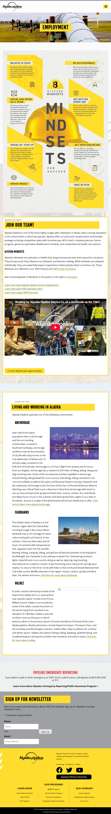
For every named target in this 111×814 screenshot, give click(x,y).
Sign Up (45, 731)
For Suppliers (25, 801)
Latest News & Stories (25, 793)
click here (72, 277)
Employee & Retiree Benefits (53, 801)
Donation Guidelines (53, 797)
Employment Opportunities (84, 797)
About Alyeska (84, 793)
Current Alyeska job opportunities (24, 370)
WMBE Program (54, 789)
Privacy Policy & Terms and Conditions (56, 812)
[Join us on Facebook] (60, 770)
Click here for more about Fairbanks (59, 575)
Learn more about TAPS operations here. (24, 288)
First (6, 731)
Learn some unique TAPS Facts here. (22, 292)
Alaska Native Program (53, 793)
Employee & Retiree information (74, 777)
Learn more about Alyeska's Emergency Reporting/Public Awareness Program (55, 686)
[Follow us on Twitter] (70, 770)
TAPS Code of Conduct (64, 268)
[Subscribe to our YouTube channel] (79, 770)
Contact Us (84, 801)
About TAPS (24, 797)
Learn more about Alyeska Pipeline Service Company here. (32, 285)
